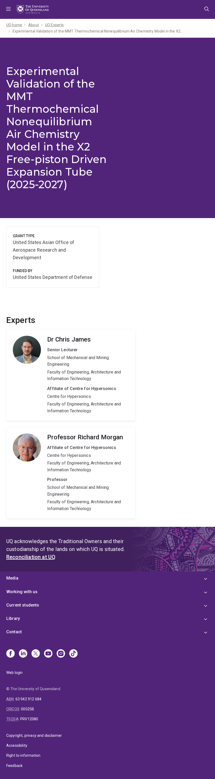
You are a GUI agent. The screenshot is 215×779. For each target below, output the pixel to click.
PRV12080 (29, 719)
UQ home (14, 25)
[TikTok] (73, 654)
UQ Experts (54, 25)
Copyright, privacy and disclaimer (34, 735)
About (33, 25)
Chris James (71, 374)
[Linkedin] (23, 654)
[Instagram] (61, 654)
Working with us (21, 591)
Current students (22, 605)
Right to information (23, 755)
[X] (35, 654)
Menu (8, 9)
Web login (14, 672)
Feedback (14, 766)
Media (12, 578)
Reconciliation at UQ (30, 557)
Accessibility (16, 745)
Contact (14, 631)
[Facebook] (10, 654)
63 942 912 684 (28, 699)
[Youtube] (48, 654)
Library (13, 618)
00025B (27, 709)
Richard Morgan (71, 472)
